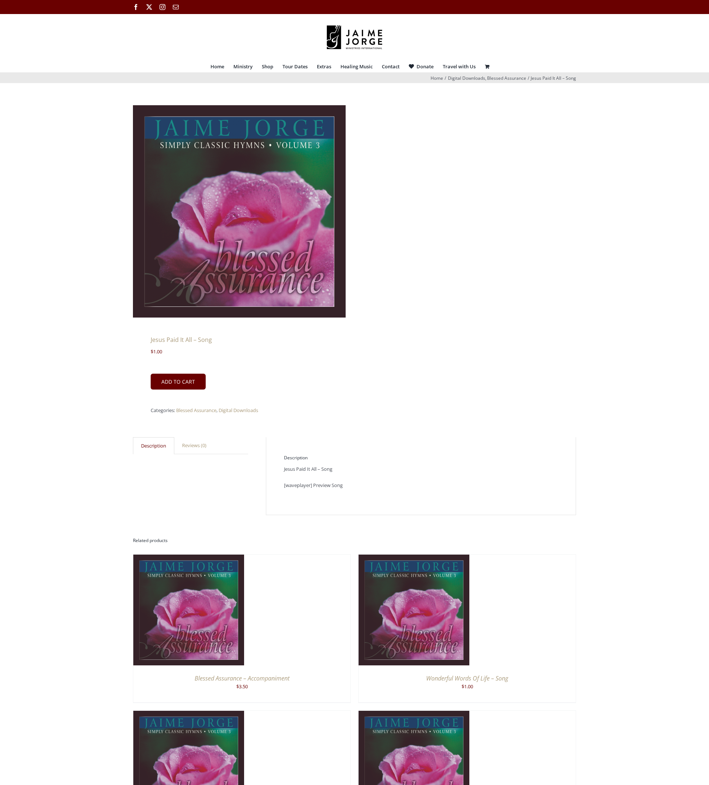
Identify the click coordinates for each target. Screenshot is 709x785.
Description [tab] (153, 445)
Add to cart (178, 381)
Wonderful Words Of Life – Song (467, 678)
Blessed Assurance (196, 410)
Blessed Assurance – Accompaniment (242, 678)
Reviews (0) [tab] (194, 445)
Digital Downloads (238, 410)
